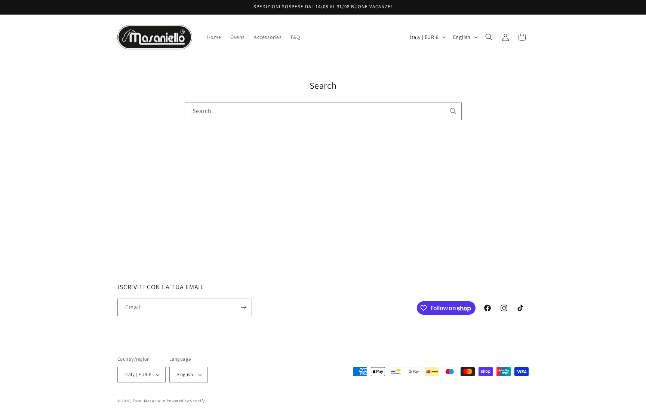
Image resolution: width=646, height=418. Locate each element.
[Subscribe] (243, 307)
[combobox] (323, 111)
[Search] (453, 111)
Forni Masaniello (149, 400)
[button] (489, 37)
